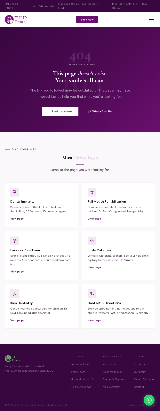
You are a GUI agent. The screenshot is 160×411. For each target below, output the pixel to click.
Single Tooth (77, 372)
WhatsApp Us (102, 111)
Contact (139, 387)
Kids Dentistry (111, 387)
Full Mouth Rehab (80, 387)
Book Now (87, 19)
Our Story (140, 372)
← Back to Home (60, 111)
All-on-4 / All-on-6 (81, 379)
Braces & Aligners (113, 379)
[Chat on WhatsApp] (149, 400)
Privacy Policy (136, 405)
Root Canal (109, 364)
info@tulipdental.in (45, 6)
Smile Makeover (112, 372)
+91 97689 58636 (11, 6)
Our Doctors (141, 364)
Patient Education (144, 379)
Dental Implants (79, 364)
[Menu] (151, 20)
